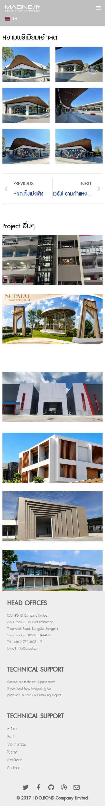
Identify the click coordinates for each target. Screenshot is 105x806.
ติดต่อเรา (13, 768)
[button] (98, 8)
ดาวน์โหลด (14, 760)
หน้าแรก (13, 729)
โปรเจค (12, 752)
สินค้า (11, 737)
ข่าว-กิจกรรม (16, 745)
